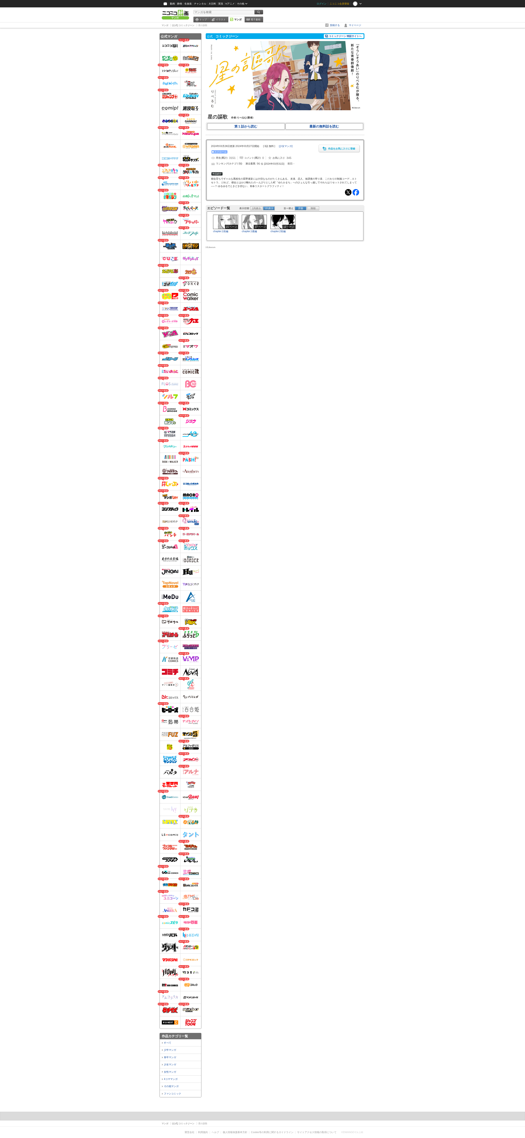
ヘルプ (215, 1132)
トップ (203, 19)
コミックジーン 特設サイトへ (345, 36)
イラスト (221, 19)
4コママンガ (171, 1079)
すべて (167, 1042)
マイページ (355, 25)
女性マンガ (170, 1071)
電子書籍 (255, 19)
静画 (179, 3)
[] (285, 146)
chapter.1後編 (249, 231)
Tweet (348, 192)
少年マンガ (170, 1050)
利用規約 (203, 1132)
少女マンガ (170, 1064)
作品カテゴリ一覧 (175, 1036)
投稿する (335, 25)
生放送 (188, 3)
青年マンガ (170, 1057)
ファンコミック (172, 1093)
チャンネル (200, 3)
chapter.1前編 (220, 231)
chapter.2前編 (278, 231)
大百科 (212, 3)
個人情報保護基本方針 (235, 1132)
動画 (172, 3)
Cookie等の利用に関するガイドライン (272, 1132)
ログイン (321, 3)
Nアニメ (230, 3)
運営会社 (189, 1132)
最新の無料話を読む (324, 126)
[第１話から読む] (285, 109)
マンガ (238, 19)
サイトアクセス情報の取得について (317, 1132)
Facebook (356, 192)
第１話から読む (245, 126)
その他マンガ (171, 1086)
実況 (220, 3)
